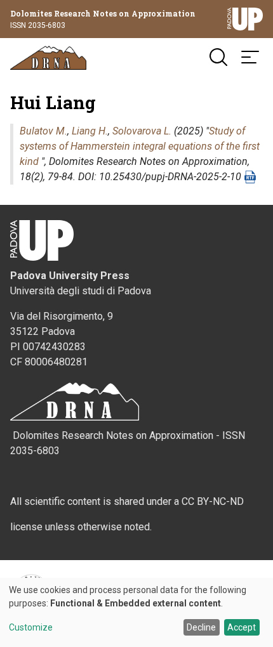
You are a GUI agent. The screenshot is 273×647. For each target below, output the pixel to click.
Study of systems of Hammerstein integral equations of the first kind (140, 146)
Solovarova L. (141, 131)
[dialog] (136, 612)
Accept (241, 627)
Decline (201, 627)
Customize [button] (31, 627)
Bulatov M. (43, 131)
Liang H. (90, 131)
